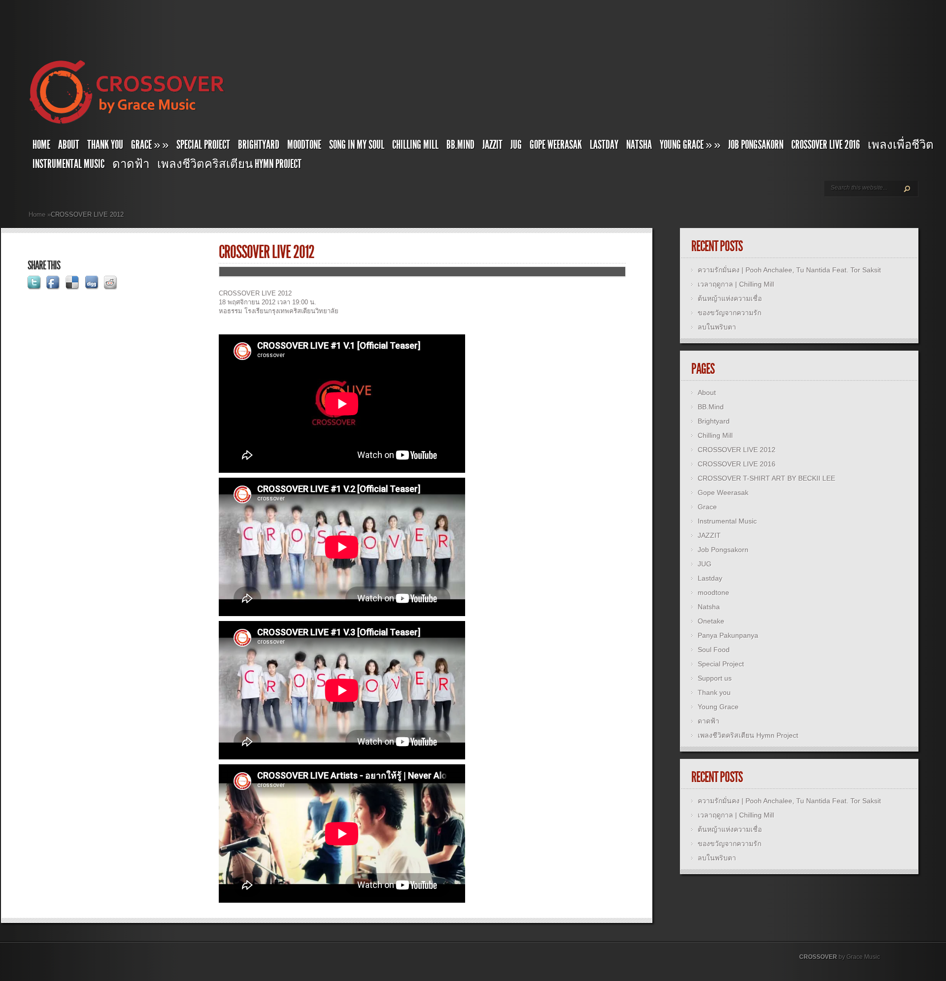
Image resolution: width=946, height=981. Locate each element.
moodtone (304, 145)
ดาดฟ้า (130, 164)
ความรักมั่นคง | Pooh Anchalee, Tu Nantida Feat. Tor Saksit (789, 270)
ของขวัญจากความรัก (729, 313)
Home (41, 145)
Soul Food (714, 650)
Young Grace (690, 145)
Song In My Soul (356, 145)
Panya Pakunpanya (728, 635)
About (68, 145)
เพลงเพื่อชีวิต (901, 145)
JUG (516, 145)
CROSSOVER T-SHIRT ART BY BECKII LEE (766, 478)
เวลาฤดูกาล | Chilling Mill (736, 284)
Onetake (711, 621)
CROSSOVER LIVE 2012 (737, 450)
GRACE (150, 145)
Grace (707, 507)
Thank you (105, 145)
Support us (715, 678)
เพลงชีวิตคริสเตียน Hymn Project (229, 164)
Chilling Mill (415, 145)
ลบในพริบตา (717, 327)
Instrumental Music (68, 164)
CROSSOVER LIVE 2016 (825, 145)
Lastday (604, 145)
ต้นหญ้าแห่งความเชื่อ (730, 298)
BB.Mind (460, 145)
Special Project (203, 145)
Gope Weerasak (556, 145)
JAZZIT (492, 145)
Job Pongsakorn (755, 145)
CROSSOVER (818, 956)
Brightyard (258, 145)
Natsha (639, 145)
